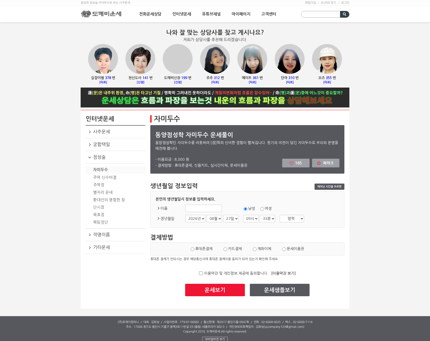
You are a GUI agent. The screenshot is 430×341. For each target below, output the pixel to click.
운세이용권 (295, 248)
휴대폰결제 (204, 248)
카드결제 (235, 248)
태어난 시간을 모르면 (329, 186)
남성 (251, 208)
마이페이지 (241, 14)
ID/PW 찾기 (328, 2)
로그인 (345, 2)
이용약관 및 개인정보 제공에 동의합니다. (236, 273)
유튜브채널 (211, 14)
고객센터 (268, 14)
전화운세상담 (150, 14)
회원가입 (310, 2)
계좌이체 (264, 248)
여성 (268, 208)
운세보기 (215, 290)
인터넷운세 (181, 14)
